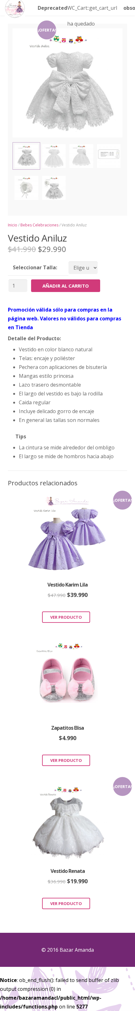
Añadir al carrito (65, 286)
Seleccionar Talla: (35, 267)
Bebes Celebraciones (39, 225)
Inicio (12, 225)
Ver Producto (66, 617)
